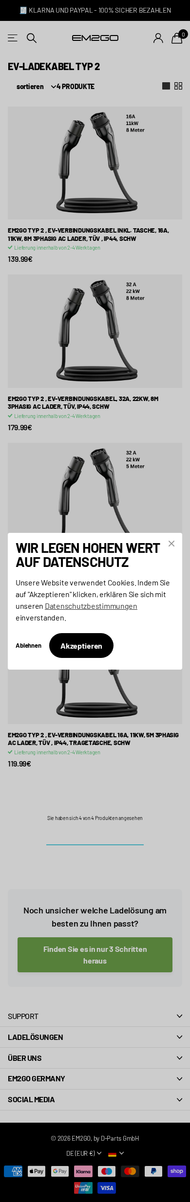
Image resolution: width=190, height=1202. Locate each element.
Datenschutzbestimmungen (91, 605)
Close (171, 543)
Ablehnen (28, 645)
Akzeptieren (81, 645)
